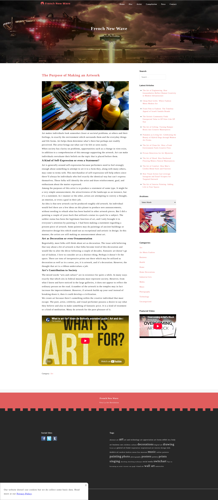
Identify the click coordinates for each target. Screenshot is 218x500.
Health (142, 262)
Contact (173, 4)
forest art (113, 448)
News (163, 4)
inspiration (135, 448)
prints (163, 456)
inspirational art (147, 448)
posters (147, 456)
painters (165, 452)
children (127, 445)
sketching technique (135, 461)
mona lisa (136, 452)
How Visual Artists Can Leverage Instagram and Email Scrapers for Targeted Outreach (157, 176)
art (121, 439)
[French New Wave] (56, 4)
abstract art (114, 440)
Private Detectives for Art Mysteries (158, 153)
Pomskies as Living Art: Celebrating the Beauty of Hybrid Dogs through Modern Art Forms (159, 137)
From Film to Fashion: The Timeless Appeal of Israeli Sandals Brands (158, 110)
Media (142, 282)
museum (144, 452)
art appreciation (146, 440)
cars (121, 445)
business (116, 445)
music (152, 451)
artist (164, 440)
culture (134, 445)
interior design (160, 448)
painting (115, 456)
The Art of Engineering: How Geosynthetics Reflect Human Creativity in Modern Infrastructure (159, 93)
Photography (145, 292)
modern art (114, 452)
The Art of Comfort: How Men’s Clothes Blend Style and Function (157, 167)
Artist (139, 4)
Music (142, 287)
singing (115, 461)
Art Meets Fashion (147, 252)
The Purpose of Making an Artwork (71, 75)
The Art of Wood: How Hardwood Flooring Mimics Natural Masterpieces (159, 159)
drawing (168, 444)
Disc (130, 4)
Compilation (151, 4)
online (159, 452)
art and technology (132, 440)
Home (122, 4)
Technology (144, 297)
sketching (124, 461)
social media (148, 462)
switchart (160, 461)
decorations (146, 444)
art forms (158, 440)
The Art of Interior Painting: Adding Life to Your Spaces (158, 185)
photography (136, 457)
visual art (140, 466)
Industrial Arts (146, 277)
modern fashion (125, 452)
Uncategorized (145, 302)
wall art (149, 465)
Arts (169, 440)
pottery (155, 457)
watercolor (159, 466)
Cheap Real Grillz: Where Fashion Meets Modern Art (157, 102)
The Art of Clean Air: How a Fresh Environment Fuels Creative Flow (157, 146)
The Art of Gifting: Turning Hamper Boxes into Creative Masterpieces (158, 128)
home (128, 448)
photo (126, 456)
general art (121, 448)
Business (143, 257)
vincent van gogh (129, 466)
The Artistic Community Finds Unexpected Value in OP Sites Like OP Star (159, 119)
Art (51, 374)
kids (168, 448)
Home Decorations (147, 272)
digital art (158, 445)
